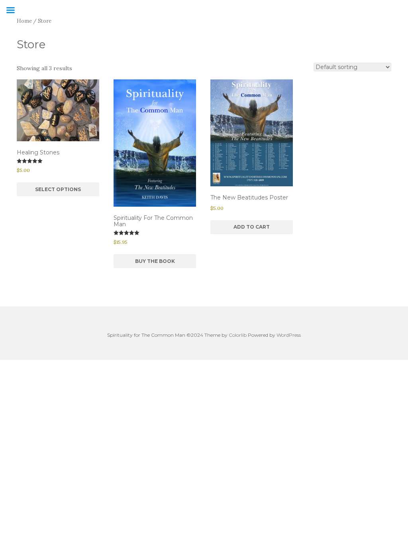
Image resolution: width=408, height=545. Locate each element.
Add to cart (251, 227)
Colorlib (238, 335)
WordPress (289, 335)
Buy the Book (155, 261)
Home (24, 21)
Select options (58, 189)
